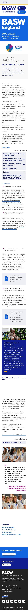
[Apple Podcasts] (19, 601)
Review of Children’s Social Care (11, 534)
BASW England (6, 61)
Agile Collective (14, 609)
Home (3, 58)
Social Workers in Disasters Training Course (12, 154)
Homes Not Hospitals (8, 527)
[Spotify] (23, 601)
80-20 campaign (7, 532)
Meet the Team (5, 36)
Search (23, 12)
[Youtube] (11, 601)
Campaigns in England (18, 61)
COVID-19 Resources (10, 169)
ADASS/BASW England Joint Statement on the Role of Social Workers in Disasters (12, 177)
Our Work (5, 38)
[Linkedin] (15, 601)
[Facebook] (7, 601)
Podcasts (6, 172)
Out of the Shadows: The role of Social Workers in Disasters (12, 159)
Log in (6, 2)
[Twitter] (3, 601)
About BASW (10, 58)
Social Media (14, 38)
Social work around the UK (10, 59)
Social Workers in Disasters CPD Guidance (12, 164)
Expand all (17, 150)
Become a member (8, 554)
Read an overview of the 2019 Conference (14, 435)
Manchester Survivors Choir (12, 442)
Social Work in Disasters (9, 530)
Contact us (6, 565)
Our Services (15, 36)
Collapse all (24, 150)
